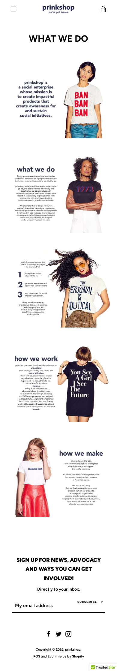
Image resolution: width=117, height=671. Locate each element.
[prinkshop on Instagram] (68, 634)
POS (36, 656)
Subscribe (87, 602)
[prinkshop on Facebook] (49, 634)
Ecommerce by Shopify (66, 656)
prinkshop (72, 649)
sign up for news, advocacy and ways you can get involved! (58, 569)
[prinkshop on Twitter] (59, 634)
